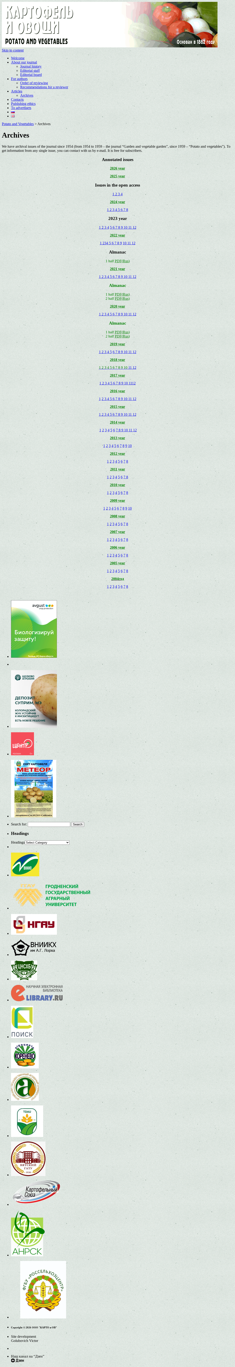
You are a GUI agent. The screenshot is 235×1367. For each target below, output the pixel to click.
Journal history (31, 66)
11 (130, 227)
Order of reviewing (34, 83)
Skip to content (13, 50)
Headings (18, 842)
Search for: (19, 824)
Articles (16, 91)
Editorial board (31, 75)
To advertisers (21, 108)
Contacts (17, 99)
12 (134, 227)
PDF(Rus (122, 294)
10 (126, 227)
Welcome (18, 58)
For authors (19, 79)
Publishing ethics (23, 104)
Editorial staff (30, 70)
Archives (26, 95)
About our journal (24, 62)
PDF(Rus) (122, 261)
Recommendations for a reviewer (44, 87)
